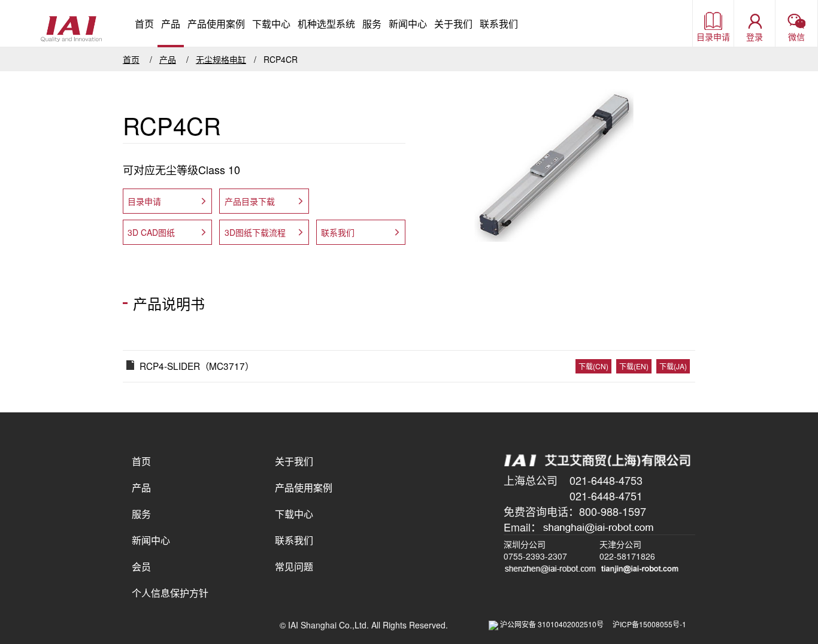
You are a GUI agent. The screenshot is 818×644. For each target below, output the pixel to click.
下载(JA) (673, 366)
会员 (141, 566)
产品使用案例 (216, 24)
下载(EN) (634, 366)
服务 (371, 24)
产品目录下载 (250, 201)
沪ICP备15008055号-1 (649, 624)
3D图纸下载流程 (255, 232)
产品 (170, 24)
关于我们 (453, 24)
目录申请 (144, 201)
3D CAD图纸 (151, 232)
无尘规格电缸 (221, 59)
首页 (144, 24)
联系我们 (499, 24)
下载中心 (271, 24)
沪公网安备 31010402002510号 (555, 624)
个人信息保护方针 (170, 593)
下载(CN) (593, 366)
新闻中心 (408, 24)
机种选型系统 (326, 24)
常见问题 (294, 566)
